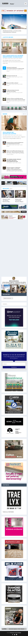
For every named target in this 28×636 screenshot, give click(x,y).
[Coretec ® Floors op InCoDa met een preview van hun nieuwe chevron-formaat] (4, 99)
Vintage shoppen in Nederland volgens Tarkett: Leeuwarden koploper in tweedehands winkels (14, 168)
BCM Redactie (11, 171)
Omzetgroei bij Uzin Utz (12, 75)
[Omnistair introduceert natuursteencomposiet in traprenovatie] (4, 68)
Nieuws (20, 58)
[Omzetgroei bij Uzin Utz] (4, 76)
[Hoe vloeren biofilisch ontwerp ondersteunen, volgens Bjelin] (14, 46)
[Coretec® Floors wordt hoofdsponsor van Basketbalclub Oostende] (4, 143)
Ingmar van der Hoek (9, 58)
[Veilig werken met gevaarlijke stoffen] (14, 122)
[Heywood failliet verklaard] (4, 83)
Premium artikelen (10, 154)
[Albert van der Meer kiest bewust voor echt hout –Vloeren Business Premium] (4, 151)
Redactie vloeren (12, 153)
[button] (5, 289)
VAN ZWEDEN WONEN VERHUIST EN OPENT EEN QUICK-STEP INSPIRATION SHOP (14, 160)
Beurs (24, 100)
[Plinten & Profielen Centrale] (14, 499)
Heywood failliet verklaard (12, 82)
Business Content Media (15, 632)
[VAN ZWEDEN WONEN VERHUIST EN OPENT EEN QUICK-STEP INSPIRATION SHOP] (4, 160)
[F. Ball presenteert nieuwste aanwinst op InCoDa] (4, 90)
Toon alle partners (8, 511)
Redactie (10, 162)
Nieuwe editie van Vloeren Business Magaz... (19, 200)
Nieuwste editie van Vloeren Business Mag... (6, 200)
